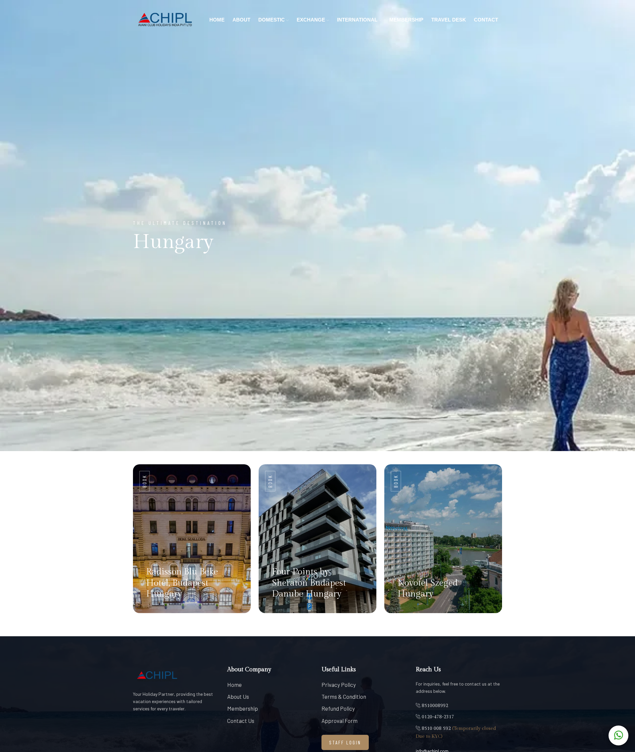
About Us (238, 696)
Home (217, 19)
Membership (406, 19)
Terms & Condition (343, 696)
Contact (486, 19)
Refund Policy (338, 708)
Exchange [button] (311, 19)
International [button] (358, 19)
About (241, 19)
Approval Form (339, 720)
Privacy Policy (338, 684)
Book (145, 481)
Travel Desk (448, 19)
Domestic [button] (272, 19)
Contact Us (240, 720)
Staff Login (345, 742)
